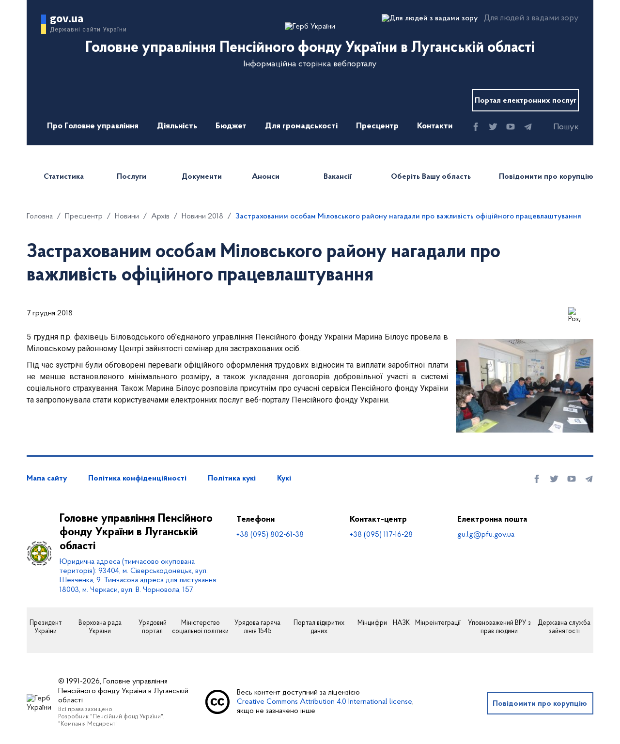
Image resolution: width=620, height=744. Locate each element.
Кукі (284, 478)
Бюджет (231, 126)
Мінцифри (372, 623)
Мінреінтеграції (438, 623)
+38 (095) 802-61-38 (270, 535)
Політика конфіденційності (137, 478)
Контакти (434, 126)
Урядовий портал (153, 627)
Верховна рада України (100, 627)
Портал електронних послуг (525, 101)
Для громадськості (301, 126)
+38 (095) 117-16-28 (381, 535)
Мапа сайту (47, 478)
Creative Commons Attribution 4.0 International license (324, 702)
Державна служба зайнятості (564, 627)
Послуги (131, 177)
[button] (557, 127)
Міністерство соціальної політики (200, 627)
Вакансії (338, 177)
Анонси (265, 177)
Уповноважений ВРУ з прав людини (499, 627)
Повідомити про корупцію (546, 177)
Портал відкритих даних (319, 627)
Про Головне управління (93, 126)
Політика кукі (232, 478)
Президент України (46, 627)
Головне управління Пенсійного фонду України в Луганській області (136, 533)
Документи (202, 177)
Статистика (64, 177)
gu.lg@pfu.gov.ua (485, 535)
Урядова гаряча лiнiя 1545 (257, 627)
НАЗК (401, 623)
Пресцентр (377, 126)
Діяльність (177, 126)
